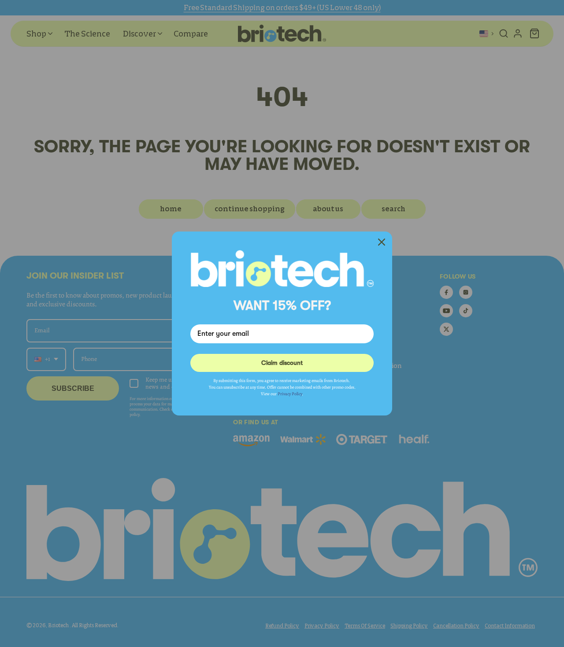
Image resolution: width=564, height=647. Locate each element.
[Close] (381, 242)
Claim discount (282, 362)
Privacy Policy (290, 394)
